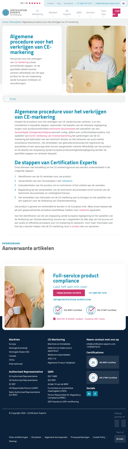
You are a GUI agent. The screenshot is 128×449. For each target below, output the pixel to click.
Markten (53, 12)
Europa (12, 344)
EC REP (12, 384)
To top (13, 99)
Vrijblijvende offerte (69, 293)
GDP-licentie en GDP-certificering (63, 401)
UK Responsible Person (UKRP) (23, 388)
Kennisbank (68, 3)
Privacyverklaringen (80, 437)
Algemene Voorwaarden (56, 437)
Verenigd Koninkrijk (18, 348)
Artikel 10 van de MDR (58, 384)
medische (84, 209)
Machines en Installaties (59, 344)
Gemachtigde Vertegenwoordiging (33, 132)
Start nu (116, 12)
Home (5, 22)
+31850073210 (93, 346)
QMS (79, 12)
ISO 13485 (52, 376)
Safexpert (67, 180)
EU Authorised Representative (23, 376)
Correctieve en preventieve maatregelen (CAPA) (60, 389)
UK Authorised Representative (23, 380)
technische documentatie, (62, 128)
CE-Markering (37, 12)
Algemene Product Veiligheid (61, 362)
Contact (50, 3)
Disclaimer (36, 437)
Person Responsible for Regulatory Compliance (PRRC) (64, 396)
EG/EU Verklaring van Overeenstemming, (50, 135)
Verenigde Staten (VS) (19, 351)
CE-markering (21, 62)
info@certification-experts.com (108, 3)
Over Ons (103, 12)
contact (75, 226)
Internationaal (15, 363)
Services (90, 12)
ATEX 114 (52, 358)
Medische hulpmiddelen (59, 354)
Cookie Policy (99, 437)
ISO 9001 (52, 380)
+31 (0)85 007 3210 (84, 3)
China (11, 359)
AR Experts (67, 12)
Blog (58, 3)
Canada (12, 356)
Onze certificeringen (18, 437)
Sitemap (13, 441)
